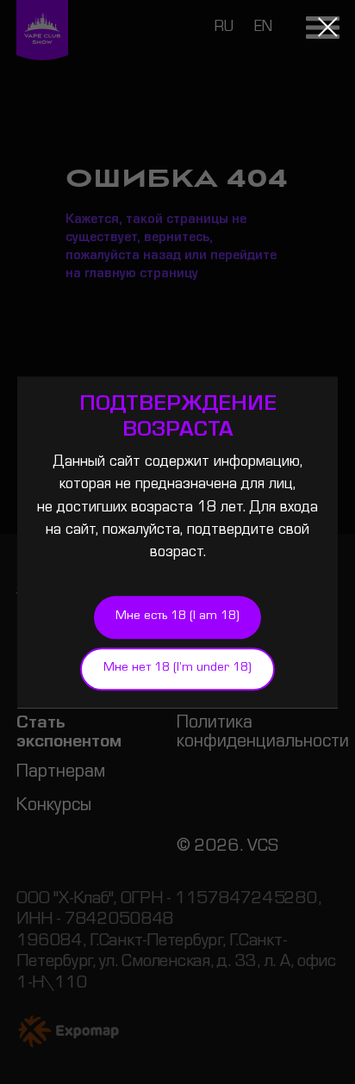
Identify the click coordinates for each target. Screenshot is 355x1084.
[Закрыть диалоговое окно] (327, 27)
